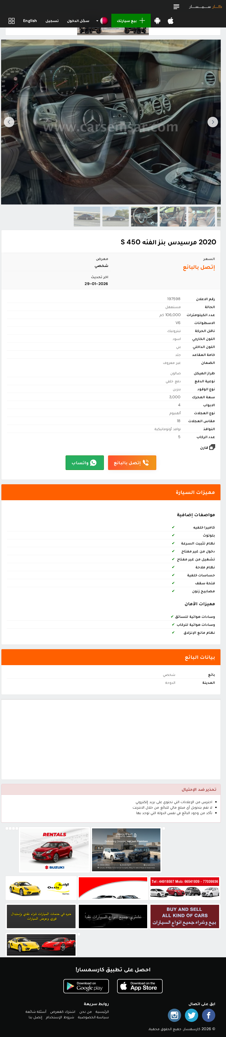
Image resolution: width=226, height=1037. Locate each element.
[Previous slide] (213, 122)
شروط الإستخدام (60, 1016)
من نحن (85, 1011)
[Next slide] (9, 122)
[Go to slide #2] (201, 216)
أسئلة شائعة (36, 1011)
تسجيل (52, 20)
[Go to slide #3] (173, 216)
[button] (176, 7)
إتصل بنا (35, 1016)
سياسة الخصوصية (93, 1016)
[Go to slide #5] (115, 216)
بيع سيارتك (127, 20)
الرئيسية (102, 1011)
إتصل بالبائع (127, 463)
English (30, 20)
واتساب (79, 463)
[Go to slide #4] (144, 216)
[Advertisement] (111, 739)
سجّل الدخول (78, 20)
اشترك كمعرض (62, 1011)
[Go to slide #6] (87, 216)
